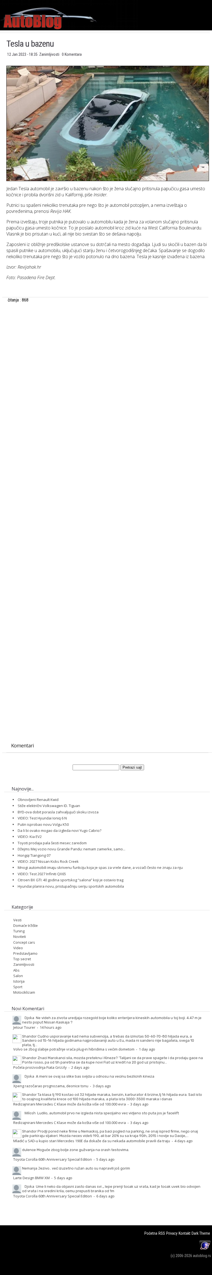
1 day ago (147, 1049)
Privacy (171, 1233)
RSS (161, 1233)
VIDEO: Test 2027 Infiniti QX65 (42, 873)
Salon (18, 975)
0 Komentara (72, 54)
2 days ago (80, 1067)
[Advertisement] (107, 381)
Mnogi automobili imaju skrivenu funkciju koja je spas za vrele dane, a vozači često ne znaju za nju (100, 867)
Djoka (29, 1017)
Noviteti (19, 936)
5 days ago (105, 1159)
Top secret (22, 958)
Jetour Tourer (24, 1027)
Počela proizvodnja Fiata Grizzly (40, 1067)
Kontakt (184, 1233)
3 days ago (102, 1085)
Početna (150, 1233)
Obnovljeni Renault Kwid (38, 799)
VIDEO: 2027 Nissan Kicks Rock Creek (48, 861)
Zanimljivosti (49, 54)
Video (18, 947)
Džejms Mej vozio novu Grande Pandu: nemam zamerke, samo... (71, 849)
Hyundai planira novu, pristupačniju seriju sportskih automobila (71, 886)
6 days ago (105, 1196)
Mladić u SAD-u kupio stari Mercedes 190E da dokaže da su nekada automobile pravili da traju (91, 1140)
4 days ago (183, 1140)
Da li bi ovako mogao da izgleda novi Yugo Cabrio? (59, 830)
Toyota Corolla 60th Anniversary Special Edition (52, 1159)
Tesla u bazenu (30, 43)
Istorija (19, 981)
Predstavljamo (25, 953)
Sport (17, 986)
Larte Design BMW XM (31, 1177)
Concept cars (24, 942)
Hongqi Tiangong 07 (34, 855)
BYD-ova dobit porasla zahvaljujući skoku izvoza (58, 812)
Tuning (19, 931)
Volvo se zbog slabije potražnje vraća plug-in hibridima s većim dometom (73, 1049)
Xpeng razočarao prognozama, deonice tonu (50, 1085)
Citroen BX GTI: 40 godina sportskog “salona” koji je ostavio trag (70, 879)
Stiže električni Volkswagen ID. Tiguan (49, 805)
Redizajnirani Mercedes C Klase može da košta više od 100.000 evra (69, 1104)
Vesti (17, 919)
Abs (16, 970)
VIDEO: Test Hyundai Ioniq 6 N (42, 818)
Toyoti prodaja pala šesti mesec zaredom (52, 842)
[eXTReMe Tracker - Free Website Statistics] (205, 1249)
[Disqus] (107, 519)
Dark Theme (201, 1233)
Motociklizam (24, 992)
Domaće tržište (25, 925)
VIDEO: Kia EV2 (30, 836)
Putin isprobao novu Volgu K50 (43, 824)
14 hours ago (51, 1027)
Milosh (30, 1112)
